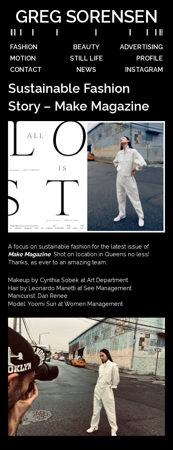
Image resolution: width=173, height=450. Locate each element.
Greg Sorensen (86, 16)
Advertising (141, 47)
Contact (25, 69)
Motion (23, 58)
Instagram (144, 69)
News (86, 69)
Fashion (23, 47)
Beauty (86, 47)
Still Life (86, 58)
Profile (149, 58)
